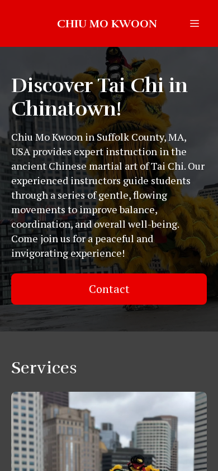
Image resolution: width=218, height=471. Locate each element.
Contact (109, 288)
